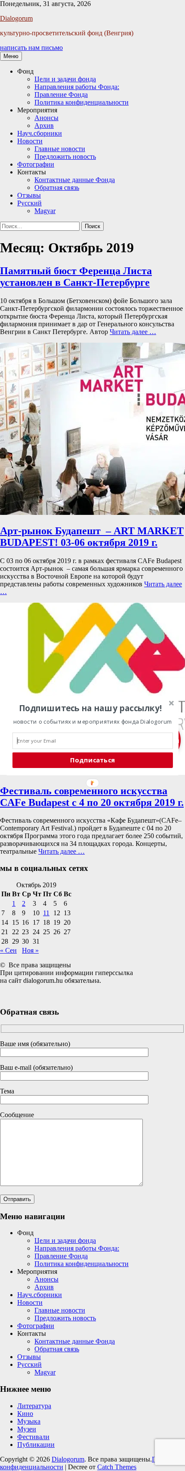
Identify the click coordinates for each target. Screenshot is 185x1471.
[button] (91, 708)
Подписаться (92, 760)
